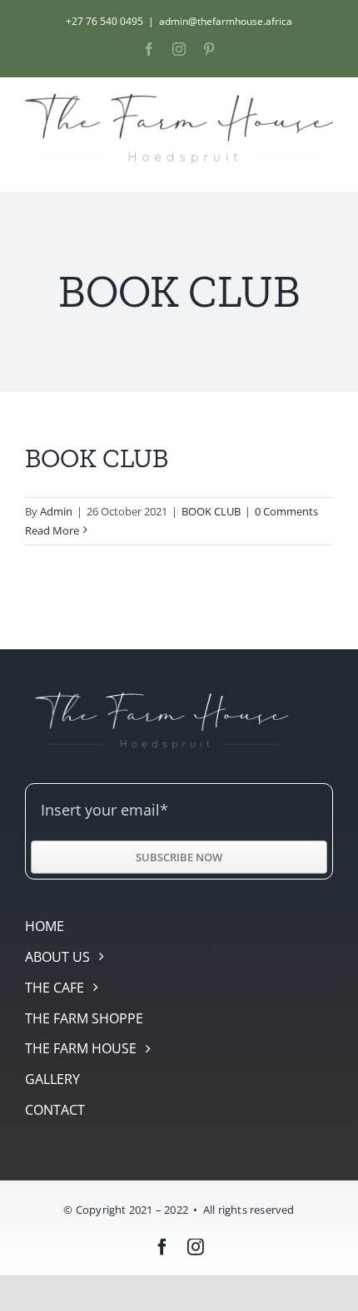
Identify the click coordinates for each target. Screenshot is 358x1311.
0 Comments (286, 511)
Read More (52, 530)
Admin (56, 511)
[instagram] (195, 1247)
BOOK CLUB (96, 458)
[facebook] (162, 1247)
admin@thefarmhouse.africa (225, 21)
